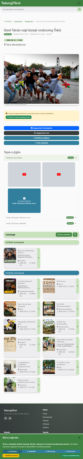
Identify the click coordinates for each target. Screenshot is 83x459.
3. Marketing (50, 451)
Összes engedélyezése (71, 455)
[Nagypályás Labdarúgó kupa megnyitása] (38, 326)
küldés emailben (42, 138)
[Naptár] (75, 235)
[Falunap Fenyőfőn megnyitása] (38, 344)
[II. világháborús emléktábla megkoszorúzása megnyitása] (38, 367)
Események (18, 21)
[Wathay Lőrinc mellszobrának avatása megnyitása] (38, 384)
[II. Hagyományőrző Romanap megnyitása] (38, 288)
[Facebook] (5, 418)
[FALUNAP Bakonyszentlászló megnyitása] (77, 308)
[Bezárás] (79, 437)
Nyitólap (8, 21)
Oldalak (46, 424)
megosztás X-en (42, 133)
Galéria (46, 427)
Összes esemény (64, 235)
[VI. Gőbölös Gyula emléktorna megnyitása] (77, 367)
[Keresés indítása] (79, 9)
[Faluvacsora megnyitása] (77, 285)
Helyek (46, 421)
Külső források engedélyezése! (19, 117)
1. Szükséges (12, 451)
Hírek (45, 414)
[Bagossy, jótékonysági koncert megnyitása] (38, 258)
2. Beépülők (31, 451)
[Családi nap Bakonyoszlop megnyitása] (77, 326)
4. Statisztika (70, 451)
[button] (24, 174)
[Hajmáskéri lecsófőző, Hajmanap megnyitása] (77, 347)
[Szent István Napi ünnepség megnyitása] (38, 308)
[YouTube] (10, 418)
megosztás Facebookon (42, 128)
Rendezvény (29, 21)
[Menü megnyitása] (79, 3)
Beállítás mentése (11, 455)
